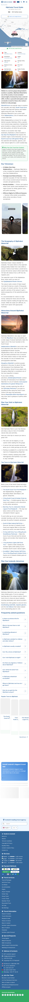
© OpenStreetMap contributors (22, 46)
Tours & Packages (6, 880)
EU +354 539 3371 (9, 967)
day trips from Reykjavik (8, 134)
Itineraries (4, 930)
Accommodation (6, 887)
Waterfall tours (5, 105)
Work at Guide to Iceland (8, 982)
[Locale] (14, 2)
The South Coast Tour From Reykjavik (14, 489)
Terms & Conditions (7, 841)
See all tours (22, 737)
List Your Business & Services (9, 980)
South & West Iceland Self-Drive (12, 523)
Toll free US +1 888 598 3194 (11, 963)
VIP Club (4, 905)
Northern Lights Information (9, 925)
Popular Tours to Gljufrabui (9, 696)
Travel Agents (5, 938)
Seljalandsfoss (8, 115)
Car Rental (4, 884)
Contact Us (5, 850)
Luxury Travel (5, 898)
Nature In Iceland (6, 913)
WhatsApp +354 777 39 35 (11, 972)
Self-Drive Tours (6, 882)
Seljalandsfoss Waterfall (8, 346)
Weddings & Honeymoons (8, 947)
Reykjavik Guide (6, 918)
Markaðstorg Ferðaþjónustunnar (10, 984)
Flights (3, 889)
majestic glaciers (21, 605)
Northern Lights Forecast (8, 932)
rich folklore (9, 607)
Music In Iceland (6, 923)
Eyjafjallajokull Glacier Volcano (13, 281)
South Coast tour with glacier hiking (12, 138)
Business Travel (6, 900)
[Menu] (26, 2)
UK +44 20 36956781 (9, 965)
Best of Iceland (6, 927)
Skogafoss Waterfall (7, 363)
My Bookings (5, 907)
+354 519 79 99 (8, 958)
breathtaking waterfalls (8, 605)
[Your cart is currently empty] (24, 2)
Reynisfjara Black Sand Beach (15, 394)
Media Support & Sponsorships (10, 945)
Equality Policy (5, 845)
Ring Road (10, 338)
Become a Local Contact (8, 977)
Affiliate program (6, 987)
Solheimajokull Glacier (14, 378)
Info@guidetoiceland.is (9, 956)
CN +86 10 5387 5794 (10, 969)
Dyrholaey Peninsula (10, 388)
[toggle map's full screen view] (26, 44)
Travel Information (6, 916)
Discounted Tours (6, 903)
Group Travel (5, 896)
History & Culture (6, 920)
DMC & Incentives (6, 943)
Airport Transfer (6, 891)
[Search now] (21, 2)
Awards (4, 838)
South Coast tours (21, 107)
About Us (4, 836)
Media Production (6, 940)
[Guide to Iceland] (6, 2)
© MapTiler (13, 46)
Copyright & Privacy (7, 843)
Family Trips (5, 894)
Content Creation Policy (8, 848)
